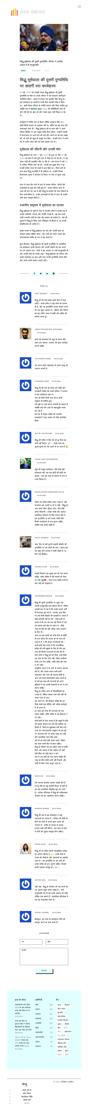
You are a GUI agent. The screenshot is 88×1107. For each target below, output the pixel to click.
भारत (59, 1005)
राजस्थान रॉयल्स (63, 1039)
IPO (59, 1032)
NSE (60, 1055)
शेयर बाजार (62, 1009)
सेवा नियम (27, 1094)
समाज (37, 1042)
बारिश (60, 1051)
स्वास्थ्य (38, 1046)
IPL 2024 (61, 1036)
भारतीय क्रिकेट (63, 1020)
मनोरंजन (38, 1019)
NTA (66, 1028)
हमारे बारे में (27, 1090)
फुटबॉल (60, 1013)
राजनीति (38, 1023)
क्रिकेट (67, 1005)
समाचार (23, 71)
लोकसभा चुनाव (36, 109)
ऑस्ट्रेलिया (62, 1016)
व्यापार (37, 1009)
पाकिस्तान (68, 1032)
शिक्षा (37, 1028)
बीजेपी (67, 1024)
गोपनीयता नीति (27, 1097)
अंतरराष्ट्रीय (39, 1037)
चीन (59, 1028)
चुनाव (59, 1024)
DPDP (27, 1103)
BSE (67, 1055)
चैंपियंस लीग (62, 1043)
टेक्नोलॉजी (39, 1032)
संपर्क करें (27, 1100)
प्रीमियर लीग (62, 1047)
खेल (36, 1005)
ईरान (66, 1051)
